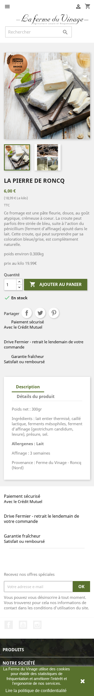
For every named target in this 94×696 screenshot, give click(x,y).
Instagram (37, 625)
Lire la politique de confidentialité (36, 690)
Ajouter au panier (56, 284)
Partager (26, 313)
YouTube (23, 625)
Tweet (40, 313)
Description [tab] (28, 387)
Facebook (8, 625)
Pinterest (54, 313)
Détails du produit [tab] (36, 396)
